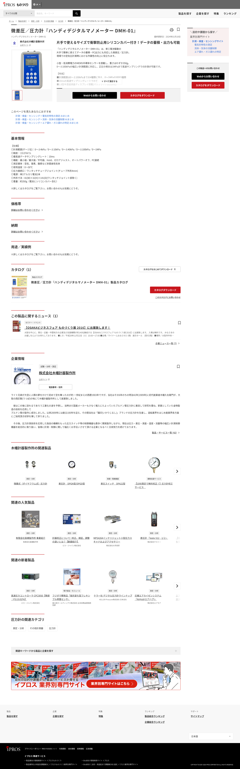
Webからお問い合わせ (94, 95)
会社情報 (71, 749)
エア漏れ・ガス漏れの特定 (207, 51)
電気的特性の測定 (203, 44)
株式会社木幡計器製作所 (32, 41)
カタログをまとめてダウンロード (158, 269)
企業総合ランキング (155, 722)
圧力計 (52, 628)
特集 (216, 13)
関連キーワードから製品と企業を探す (34, 650)
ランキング (230, 13)
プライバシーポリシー (33, 749)
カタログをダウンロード (142, 95)
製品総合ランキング (155, 716)
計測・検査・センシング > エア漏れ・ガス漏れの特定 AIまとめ (47, 122)
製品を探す (185, 13)
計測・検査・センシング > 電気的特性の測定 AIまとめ (42, 115)
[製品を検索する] (77, 13)
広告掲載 (89, 749)
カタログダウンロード (165, 290)
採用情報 (80, 749)
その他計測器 (36, 628)
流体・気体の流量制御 (205, 48)
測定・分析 (18, 628)
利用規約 (62, 749)
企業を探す (202, 13)
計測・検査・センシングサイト (207, 41)
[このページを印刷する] (171, 30)
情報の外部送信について (49, 749)
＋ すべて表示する (110, 81)
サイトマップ (197, 716)
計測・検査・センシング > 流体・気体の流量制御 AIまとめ (45, 119)
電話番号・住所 (55, 387)
